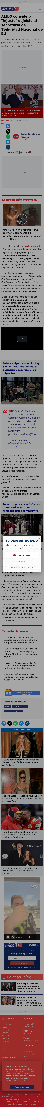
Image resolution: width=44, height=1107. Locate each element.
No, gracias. (22, 561)
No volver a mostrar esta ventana (22, 567)
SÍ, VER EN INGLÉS (22, 555)
